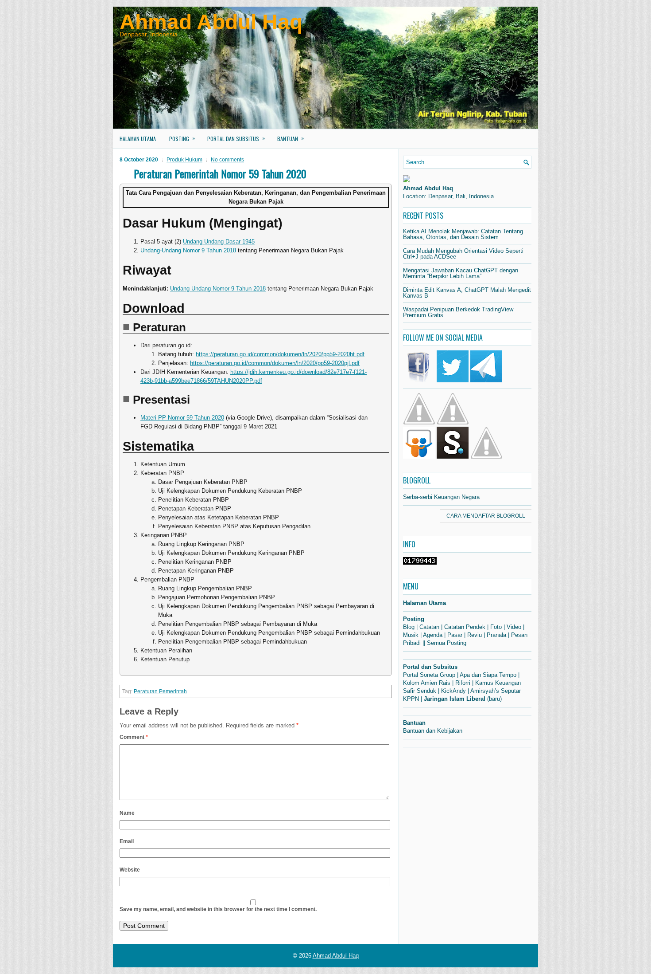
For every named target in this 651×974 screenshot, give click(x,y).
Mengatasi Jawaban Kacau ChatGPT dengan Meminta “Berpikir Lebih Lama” (460, 273)
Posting (182, 138)
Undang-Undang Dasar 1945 (219, 241)
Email (127, 841)
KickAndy (453, 690)
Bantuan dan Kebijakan (432, 730)
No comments (227, 160)
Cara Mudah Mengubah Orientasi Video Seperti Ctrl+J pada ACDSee (463, 253)
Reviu (474, 635)
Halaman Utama (138, 138)
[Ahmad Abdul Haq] (406, 180)
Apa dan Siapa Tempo (488, 675)
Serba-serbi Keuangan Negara (441, 497)
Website (130, 870)
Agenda (432, 635)
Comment (134, 737)
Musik (410, 635)
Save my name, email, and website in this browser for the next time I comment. (218, 909)
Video (514, 627)
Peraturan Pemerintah (160, 691)
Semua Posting (446, 643)
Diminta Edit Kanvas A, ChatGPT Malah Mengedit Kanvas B (467, 293)
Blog (409, 627)
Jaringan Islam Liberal (454, 698)
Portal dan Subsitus (236, 138)
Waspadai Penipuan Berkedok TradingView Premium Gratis (458, 312)
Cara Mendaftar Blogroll (485, 516)
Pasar (454, 635)
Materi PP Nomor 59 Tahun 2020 (182, 417)
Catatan (429, 627)
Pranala (496, 635)
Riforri (462, 682)
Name (127, 813)
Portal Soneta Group (429, 675)
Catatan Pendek (464, 627)
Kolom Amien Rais (426, 682)
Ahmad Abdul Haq (211, 22)
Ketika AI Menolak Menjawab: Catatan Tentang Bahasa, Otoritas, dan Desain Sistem (463, 234)
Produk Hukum (184, 160)
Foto (496, 627)
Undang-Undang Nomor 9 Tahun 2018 (188, 250)
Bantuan (290, 138)
